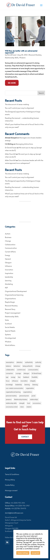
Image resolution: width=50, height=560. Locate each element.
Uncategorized (10, 338)
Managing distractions (24, 144)
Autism (7, 234)
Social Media (10, 327)
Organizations (10, 298)
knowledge (9, 384)
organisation (30, 388)
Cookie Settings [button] (23, 553)
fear (19, 377)
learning (27, 384)
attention (19, 362)
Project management (12, 313)
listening (35, 384)
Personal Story (10, 309)
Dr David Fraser (10, 147)
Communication (11, 248)
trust (28, 403)
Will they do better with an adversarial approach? (21, 51)
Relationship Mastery (20, 399)
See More (12, 83)
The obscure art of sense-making (17, 104)
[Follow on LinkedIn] (7, 542)
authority (38, 362)
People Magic (10, 302)
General (8, 259)
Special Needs (10, 331)
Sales (7, 320)
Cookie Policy (9, 485)
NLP (6, 288)
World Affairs (10, 345)
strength (21, 403)
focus (7, 381)
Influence (8, 266)
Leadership (9, 277)
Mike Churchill (10, 154)
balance (8, 366)
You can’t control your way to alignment (19, 108)
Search (41, 93)
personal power (24, 396)
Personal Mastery (35, 55)
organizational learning (13, 392)
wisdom (29, 407)
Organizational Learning (14, 295)
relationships (34, 399)
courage (18, 373)
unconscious (37, 403)
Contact (25, 437)
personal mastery (11, 396)
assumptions (10, 362)
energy (13, 377)
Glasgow (8, 262)
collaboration (10, 370)
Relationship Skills (11, 58)
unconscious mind (11, 407)
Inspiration (9, 273)
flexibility (34, 377)
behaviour (17, 366)
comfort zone (21, 370)
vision (22, 407)
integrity (32, 381)
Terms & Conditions (12, 474)
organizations (27, 392)
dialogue (26, 373)
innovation (24, 381)
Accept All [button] (35, 553)
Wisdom (22, 58)
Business (8, 237)
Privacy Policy (10, 480)
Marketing (9, 284)
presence (8, 399)
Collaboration (10, 244)
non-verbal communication (14, 388)
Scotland (8, 324)
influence (15, 381)
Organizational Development (16, 291)
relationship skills (11, 403)
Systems (8, 334)
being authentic (28, 366)
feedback (26, 377)
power (33, 396)
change (37, 366)
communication (33, 370)
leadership (18, 384)
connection (9, 373)
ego (7, 377)
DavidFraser (11, 55)
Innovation (9, 270)
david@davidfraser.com (14, 513)
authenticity (29, 362)
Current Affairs (10, 252)
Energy (7, 255)
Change (8, 241)
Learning (8, 280)
